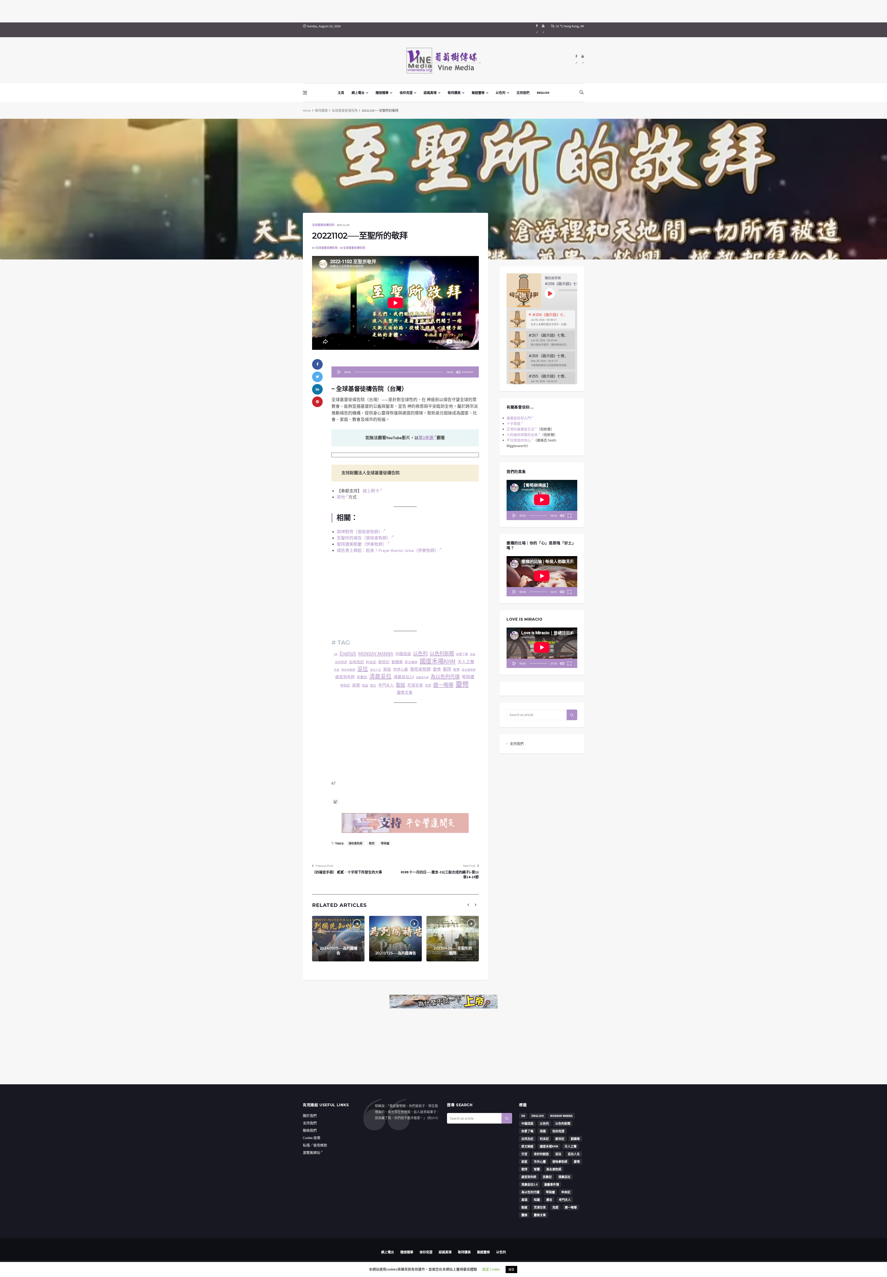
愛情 (437, 669)
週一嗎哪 (443, 685)
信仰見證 (406, 93)
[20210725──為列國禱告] (395, 938)
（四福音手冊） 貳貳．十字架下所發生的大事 (347, 872)
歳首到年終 (345, 677)
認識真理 (430, 93)
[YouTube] (543, 29)
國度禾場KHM (438, 661)
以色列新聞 (442, 653)
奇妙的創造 (348, 669)
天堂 (336, 669)
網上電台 (358, 93)
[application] (405, 372)
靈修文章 (405, 692)
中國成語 (403, 654)
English (348, 653)
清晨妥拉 (380, 676)
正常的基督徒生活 (520, 429)
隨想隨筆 (382, 93)
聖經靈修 (478, 93)
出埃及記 (356, 662)
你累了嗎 (462, 654)
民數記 (362, 677)
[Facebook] (536, 29)
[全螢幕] (569, 515)
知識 (365, 686)
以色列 (500, 93)
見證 (428, 686)
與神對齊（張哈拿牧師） (360, 531)
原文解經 (411, 662)
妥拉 (362, 669)
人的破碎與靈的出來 (522, 435)
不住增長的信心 (519, 440)
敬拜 (447, 669)
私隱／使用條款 (315, 1145)
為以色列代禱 (445, 677)
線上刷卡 (371, 491)
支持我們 (522, 93)
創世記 (383, 662)
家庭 (387, 669)
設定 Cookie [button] (491, 1269)
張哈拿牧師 (420, 669)
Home (307, 110)
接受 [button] (511, 1269)
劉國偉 (397, 662)
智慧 (456, 670)
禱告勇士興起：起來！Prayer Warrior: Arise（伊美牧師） (388, 550)
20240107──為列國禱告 (338, 950)
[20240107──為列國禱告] (338, 938)
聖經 (400, 685)
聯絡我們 (310, 1130)
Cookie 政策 (311, 1138)
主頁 (341, 93)
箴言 (373, 686)
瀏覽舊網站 (311, 1152)
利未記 (371, 662)
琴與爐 (468, 677)
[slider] (468, 370)
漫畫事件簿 (422, 677)
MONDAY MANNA (375, 653)
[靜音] (458, 372)
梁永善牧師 (469, 669)
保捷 (472, 654)
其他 (341, 497)
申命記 (345, 685)
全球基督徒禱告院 (345, 110)
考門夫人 (386, 685)
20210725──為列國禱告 (395, 953)
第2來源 (426, 437)
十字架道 (513, 423)
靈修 (462, 684)
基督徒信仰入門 (519, 418)
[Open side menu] (305, 92)
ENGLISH (543, 93)
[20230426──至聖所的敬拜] (452, 938)
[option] (542, 319)
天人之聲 (466, 661)
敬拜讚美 (454, 93)
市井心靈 (400, 669)
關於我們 (310, 1115)
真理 (356, 685)
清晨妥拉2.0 (404, 677)
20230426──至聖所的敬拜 (452, 950)
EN (335, 654)
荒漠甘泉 (415, 685)
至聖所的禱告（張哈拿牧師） (364, 538)
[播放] (339, 372)
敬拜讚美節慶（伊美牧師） (362, 544)
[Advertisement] (443, 10)
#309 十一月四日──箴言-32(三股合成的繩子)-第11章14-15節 (440, 874)
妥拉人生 (375, 669)
